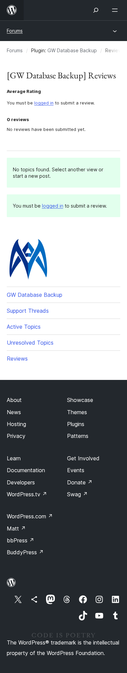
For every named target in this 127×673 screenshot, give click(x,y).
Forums (15, 31)
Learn (14, 458)
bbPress (20, 540)
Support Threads (28, 310)
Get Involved (83, 458)
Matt (16, 528)
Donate (79, 482)
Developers (21, 482)
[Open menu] (116, 10)
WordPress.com (30, 516)
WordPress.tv (27, 494)
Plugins (75, 424)
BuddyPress (25, 552)
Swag (77, 494)
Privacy (16, 435)
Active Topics (24, 326)
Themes (77, 412)
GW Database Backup (72, 50)
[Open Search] (95, 10)
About (14, 400)
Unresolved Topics (30, 342)
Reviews (17, 358)
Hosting (16, 424)
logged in (44, 102)
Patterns (77, 435)
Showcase (80, 400)
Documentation (26, 470)
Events (75, 470)
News (14, 412)
